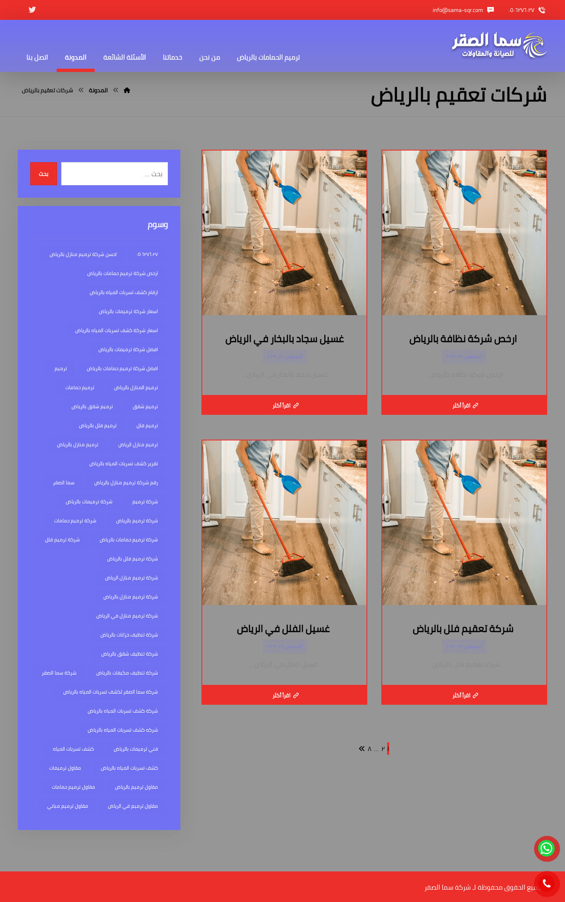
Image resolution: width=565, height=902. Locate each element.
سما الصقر (63, 482)
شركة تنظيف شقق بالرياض (129, 653)
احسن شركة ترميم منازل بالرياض (83, 254)
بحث (43, 174)
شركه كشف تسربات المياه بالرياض (123, 730)
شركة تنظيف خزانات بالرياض (129, 634)
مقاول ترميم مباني (67, 806)
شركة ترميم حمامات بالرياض (129, 539)
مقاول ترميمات (65, 768)
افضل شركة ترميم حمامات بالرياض (122, 368)
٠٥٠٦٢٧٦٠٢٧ (147, 254)
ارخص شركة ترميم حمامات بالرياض (122, 273)
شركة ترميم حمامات (75, 520)
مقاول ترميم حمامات (73, 787)
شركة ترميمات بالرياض (89, 501)
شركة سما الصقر (59, 672)
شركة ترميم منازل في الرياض (127, 615)
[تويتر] (32, 10)
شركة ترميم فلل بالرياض (132, 558)
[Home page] (127, 90)
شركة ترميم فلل (62, 539)
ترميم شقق (145, 406)
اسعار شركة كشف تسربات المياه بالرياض (116, 330)
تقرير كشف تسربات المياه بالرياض (123, 463)
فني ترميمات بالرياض (136, 749)
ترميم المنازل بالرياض (136, 387)
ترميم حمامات (79, 387)
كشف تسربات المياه (73, 749)
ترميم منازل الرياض (138, 444)
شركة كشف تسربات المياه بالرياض (123, 710)
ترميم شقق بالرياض (92, 406)
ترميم (61, 368)
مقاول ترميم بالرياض (136, 787)
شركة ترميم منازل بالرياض (130, 596)
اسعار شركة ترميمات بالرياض (128, 311)
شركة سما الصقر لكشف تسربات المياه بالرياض (110, 691)
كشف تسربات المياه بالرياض (129, 768)
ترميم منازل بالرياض (77, 444)
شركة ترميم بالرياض (137, 520)
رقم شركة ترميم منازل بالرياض (126, 482)
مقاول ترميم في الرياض (133, 806)
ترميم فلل (147, 425)
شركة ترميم (145, 501)
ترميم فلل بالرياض (98, 425)
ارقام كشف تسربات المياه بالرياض (124, 292)
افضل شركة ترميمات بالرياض (128, 349)
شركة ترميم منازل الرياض (131, 577)
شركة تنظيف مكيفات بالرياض (127, 672)
